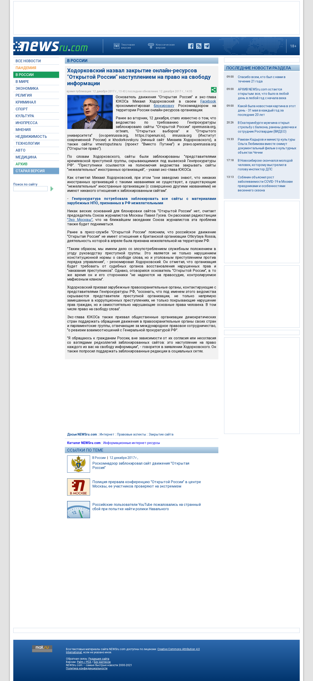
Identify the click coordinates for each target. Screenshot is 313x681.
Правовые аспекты (131, 434)
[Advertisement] (156, 17)
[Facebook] (190, 46)
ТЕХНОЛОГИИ (28, 143)
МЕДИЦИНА (26, 157)
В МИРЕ (22, 81)
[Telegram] (206, 46)
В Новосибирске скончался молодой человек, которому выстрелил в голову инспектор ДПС (265, 165)
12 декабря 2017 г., (124, 458)
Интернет (107, 434)
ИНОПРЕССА (27, 123)
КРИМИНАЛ (26, 102)
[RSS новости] (198, 46)
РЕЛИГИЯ (24, 95)
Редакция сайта (98, 658)
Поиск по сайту (25, 184)
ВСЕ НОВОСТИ (28, 61)
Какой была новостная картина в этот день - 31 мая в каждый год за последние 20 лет (267, 110)
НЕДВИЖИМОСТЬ (31, 136)
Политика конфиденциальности (86, 668)
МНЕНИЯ (23, 130)
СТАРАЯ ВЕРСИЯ (30, 171)
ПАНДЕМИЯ (26, 68)
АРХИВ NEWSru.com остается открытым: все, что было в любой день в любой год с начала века (263, 93)
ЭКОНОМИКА (27, 88)
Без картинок (102, 662)
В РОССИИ (25, 75)
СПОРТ (22, 109)
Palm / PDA (84, 662)
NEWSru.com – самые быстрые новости (92, 665)
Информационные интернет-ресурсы (131, 443)
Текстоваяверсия (128, 46)
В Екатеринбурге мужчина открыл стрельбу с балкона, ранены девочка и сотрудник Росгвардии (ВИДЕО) (267, 127)
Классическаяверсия (165, 46)
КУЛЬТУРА (25, 116)
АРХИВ (21, 164)
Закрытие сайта (161, 434)
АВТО (20, 150)
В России (77, 60)
